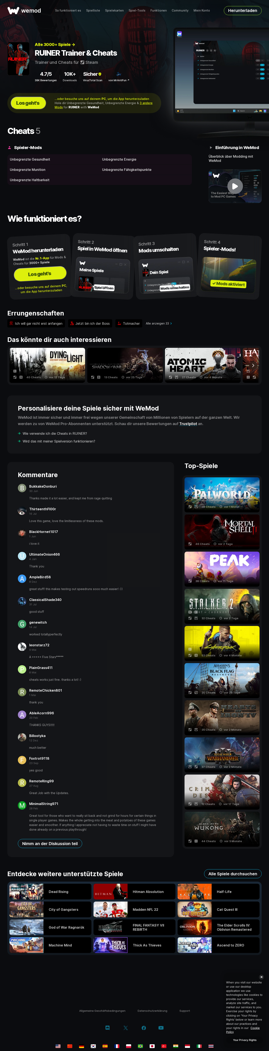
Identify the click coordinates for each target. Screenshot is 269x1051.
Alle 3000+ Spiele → (55, 44)
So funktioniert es (68, 10)
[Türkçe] (163, 1046)
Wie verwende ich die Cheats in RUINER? (55, 433)
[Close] (261, 977)
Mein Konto (202, 10)
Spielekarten (114, 10)
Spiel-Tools (137, 10)
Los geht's (27, 103)
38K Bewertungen (46, 80)
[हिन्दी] (175, 1046)
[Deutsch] (81, 1046)
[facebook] (144, 1028)
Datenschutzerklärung (152, 1010)
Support (184, 1010)
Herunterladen (242, 10)
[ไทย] (211, 1046)
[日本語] (152, 1046)
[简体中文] (69, 1046)
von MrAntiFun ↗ (118, 80)
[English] (58, 1046)
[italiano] (199, 1046)
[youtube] (161, 1028)
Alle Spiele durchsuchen (232, 873)
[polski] (128, 1046)
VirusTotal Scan (92, 80)
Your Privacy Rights (244, 1040)
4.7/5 (46, 74)
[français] (116, 1046)
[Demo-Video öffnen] (235, 186)
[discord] (107, 1028)
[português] (140, 1046)
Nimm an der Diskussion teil (50, 843)
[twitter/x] (125, 1028)
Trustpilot (188, 423)
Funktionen (158, 10)
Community (180, 10)
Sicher (90, 74)
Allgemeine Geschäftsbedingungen (102, 1010)
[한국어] (93, 1046)
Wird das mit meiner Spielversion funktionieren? (59, 441)
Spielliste (93, 10)
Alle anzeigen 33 (157, 323)
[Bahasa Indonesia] (187, 1046)
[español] (105, 1046)
